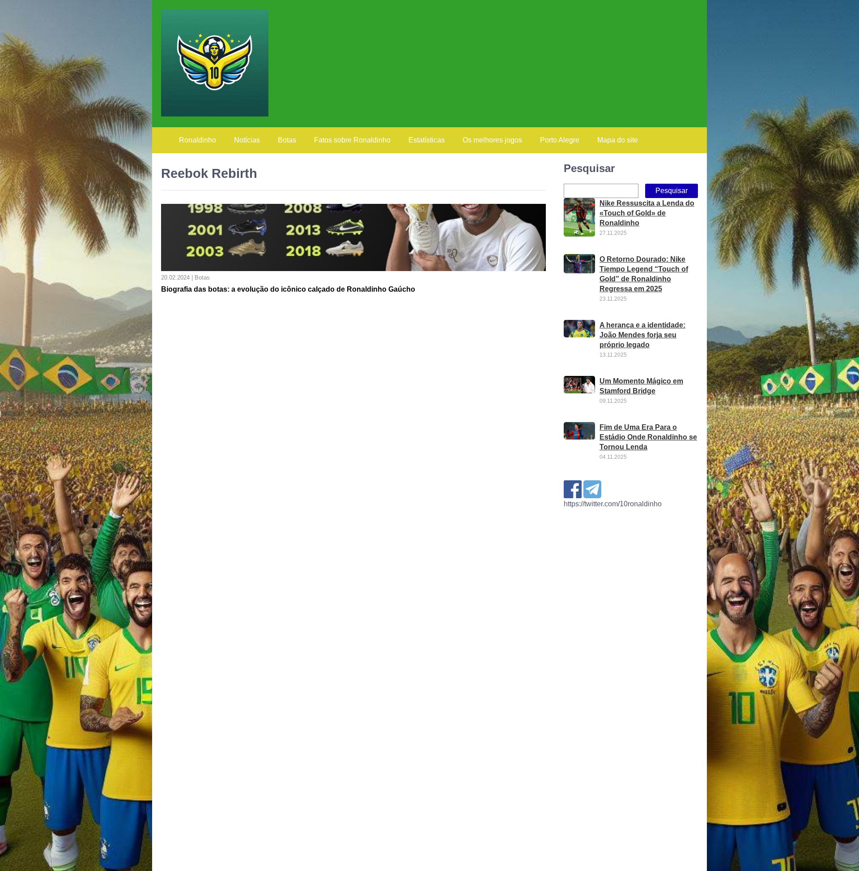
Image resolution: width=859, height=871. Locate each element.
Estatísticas (426, 140)
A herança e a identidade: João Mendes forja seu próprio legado (642, 335)
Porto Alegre (559, 140)
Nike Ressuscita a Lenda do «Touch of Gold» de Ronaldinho (647, 213)
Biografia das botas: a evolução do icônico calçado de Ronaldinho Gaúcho (288, 289)
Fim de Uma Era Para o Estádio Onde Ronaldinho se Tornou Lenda (648, 437)
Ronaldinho (197, 140)
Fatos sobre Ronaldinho (352, 140)
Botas (287, 140)
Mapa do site (617, 140)
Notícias (247, 140)
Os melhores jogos (492, 140)
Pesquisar (589, 168)
